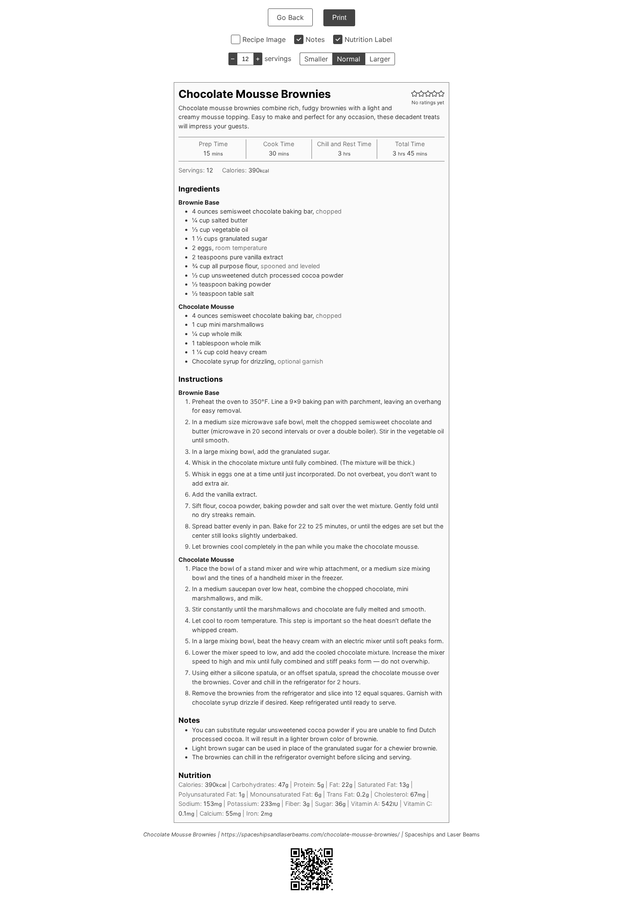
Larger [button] (380, 59)
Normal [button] (348, 59)
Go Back (290, 17)
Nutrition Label (368, 39)
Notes (315, 39)
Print (339, 17)
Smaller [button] (316, 59)
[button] (414, 93)
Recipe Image (264, 39)
